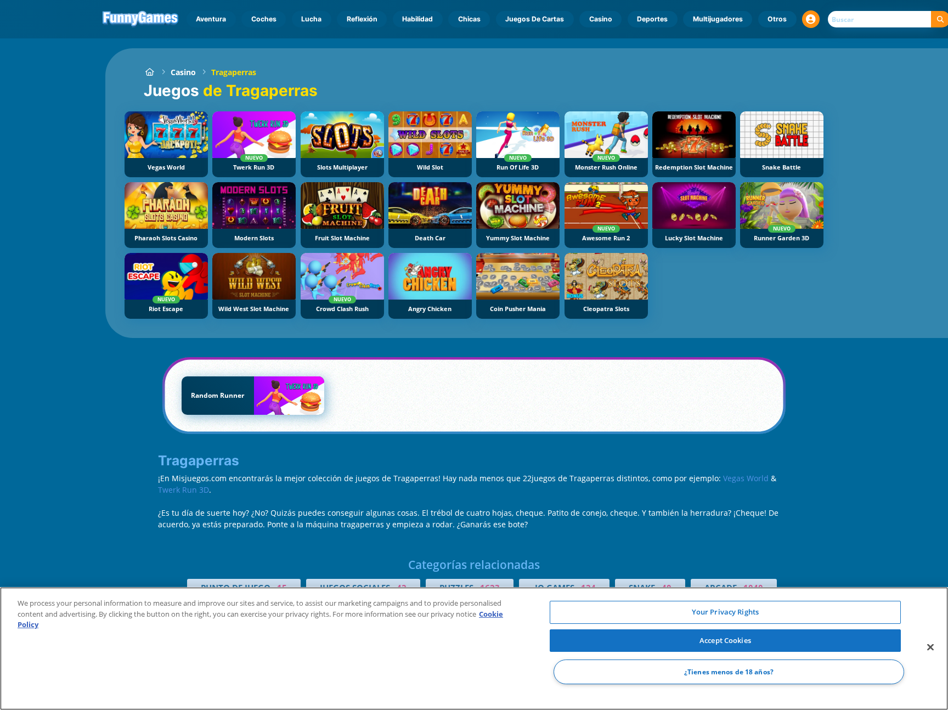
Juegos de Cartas (534, 19)
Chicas (469, 19)
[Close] (930, 647)
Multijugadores (718, 19)
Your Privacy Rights (725, 612)
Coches (263, 19)
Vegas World (746, 478)
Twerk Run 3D (183, 489)
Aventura (211, 19)
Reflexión (362, 19)
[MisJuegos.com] (149, 72)
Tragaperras (233, 72)
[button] (811, 19)
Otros (777, 19)
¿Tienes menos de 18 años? (729, 672)
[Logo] (141, 19)
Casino (600, 19)
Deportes (652, 19)
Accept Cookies (725, 640)
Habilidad (417, 19)
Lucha (311, 19)
